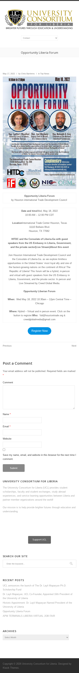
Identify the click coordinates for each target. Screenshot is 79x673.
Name (6, 414)
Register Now (39, 330)
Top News (44, 74)
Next (74, 346)
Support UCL (39, 539)
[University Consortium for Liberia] (39, 29)
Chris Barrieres (28, 74)
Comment (8, 382)
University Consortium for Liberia (39, 663)
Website (7, 438)
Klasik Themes (11, 667)
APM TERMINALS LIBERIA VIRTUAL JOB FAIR (29, 616)
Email (6, 426)
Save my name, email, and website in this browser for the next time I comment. (39, 457)
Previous (7, 346)
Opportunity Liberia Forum (16, 611)
